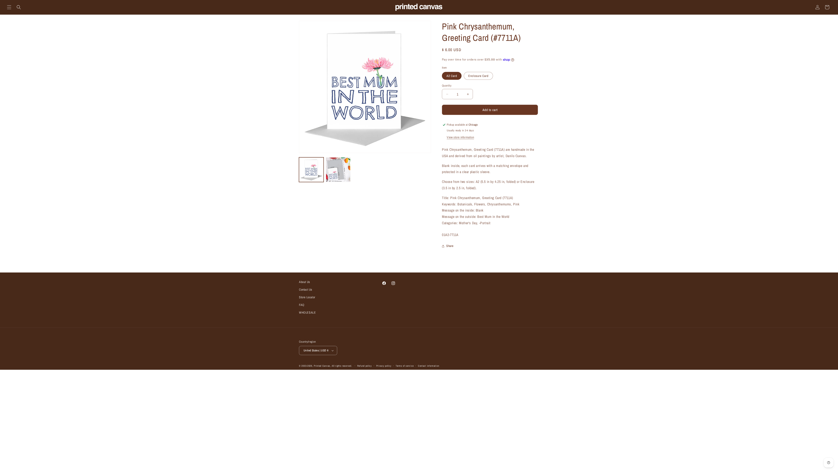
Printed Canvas (322, 365)
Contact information (428, 365)
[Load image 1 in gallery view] (311, 169)
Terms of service (405, 365)
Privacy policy (384, 365)
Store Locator (307, 297)
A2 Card (451, 76)
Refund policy (364, 365)
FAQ (301, 305)
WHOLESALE (307, 312)
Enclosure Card (478, 76)
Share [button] (449, 246)
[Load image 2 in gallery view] (338, 169)
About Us (304, 282)
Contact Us (305, 290)
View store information (460, 137)
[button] (9, 7)
